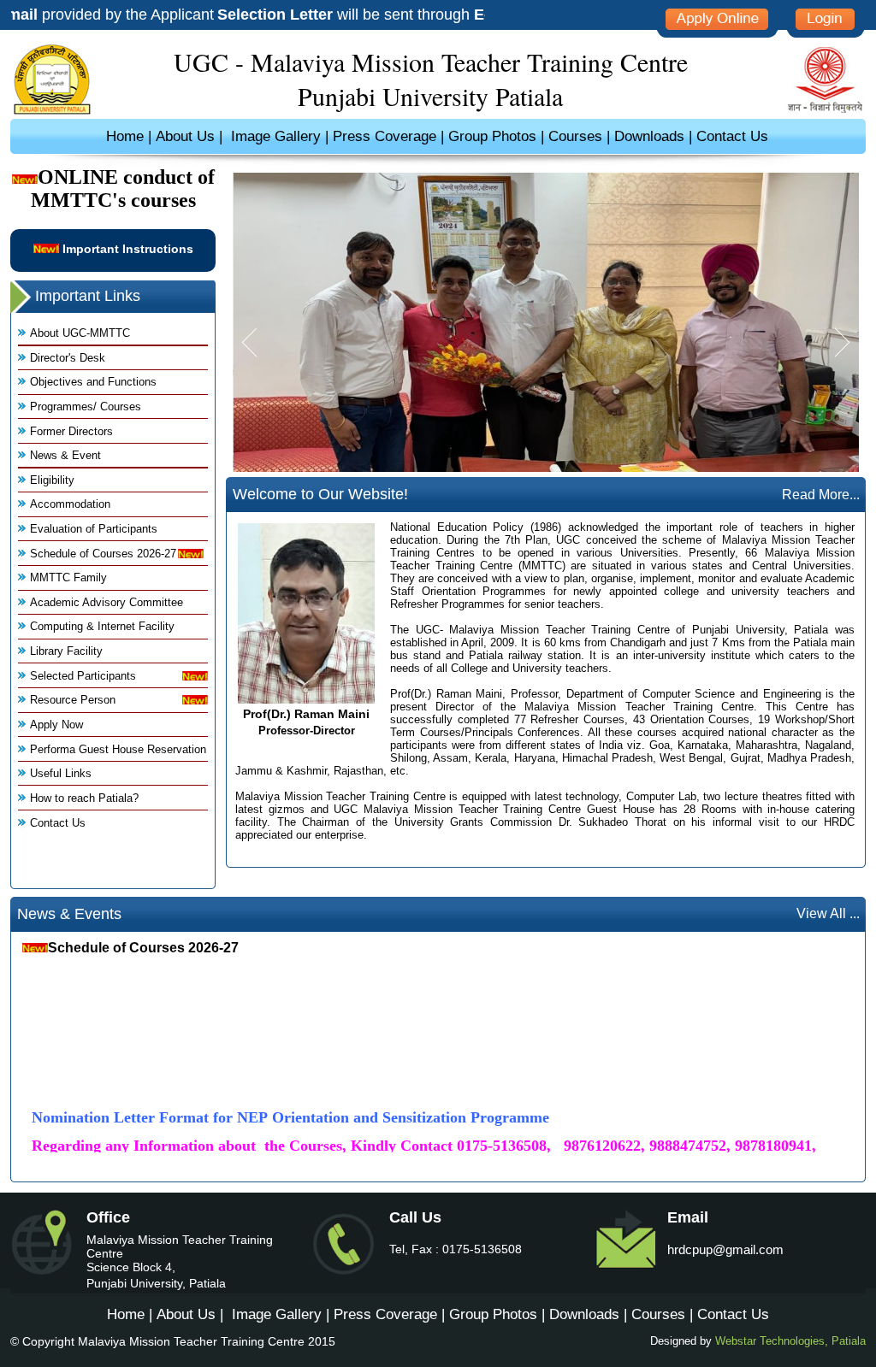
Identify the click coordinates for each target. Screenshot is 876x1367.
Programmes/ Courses (85, 406)
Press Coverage (384, 136)
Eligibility (52, 480)
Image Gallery (276, 136)
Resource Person (72, 699)
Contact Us (732, 136)
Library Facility (66, 651)
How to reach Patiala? (84, 798)
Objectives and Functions (93, 381)
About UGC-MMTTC (80, 333)
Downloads (649, 136)
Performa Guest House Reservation (118, 749)
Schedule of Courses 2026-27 (103, 553)
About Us (185, 136)
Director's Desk (67, 357)
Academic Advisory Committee (106, 602)
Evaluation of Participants (93, 528)
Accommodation (70, 504)
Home (125, 136)
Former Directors (71, 431)
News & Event (65, 455)
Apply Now (56, 724)
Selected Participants (83, 675)
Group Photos (494, 136)
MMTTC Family (68, 577)
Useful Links (61, 773)
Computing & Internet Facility (102, 626)
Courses (575, 136)
